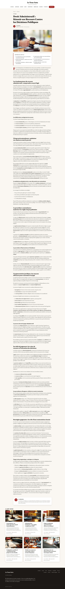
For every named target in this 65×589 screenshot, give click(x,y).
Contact (51, 6)
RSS (59, 572)
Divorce (41, 6)
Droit (25, 6)
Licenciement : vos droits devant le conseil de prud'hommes (12, 525)
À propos (46, 6)
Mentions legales (54, 572)
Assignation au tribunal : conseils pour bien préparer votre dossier (12, 551)
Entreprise (30, 6)
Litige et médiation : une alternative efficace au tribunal (48, 525)
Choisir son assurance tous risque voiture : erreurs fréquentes (30, 551)
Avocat (21, 6)
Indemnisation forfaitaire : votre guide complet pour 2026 (31, 525)
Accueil (12, 6)
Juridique (17, 6)
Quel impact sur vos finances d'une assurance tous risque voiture (50, 551)
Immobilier (36, 6)
